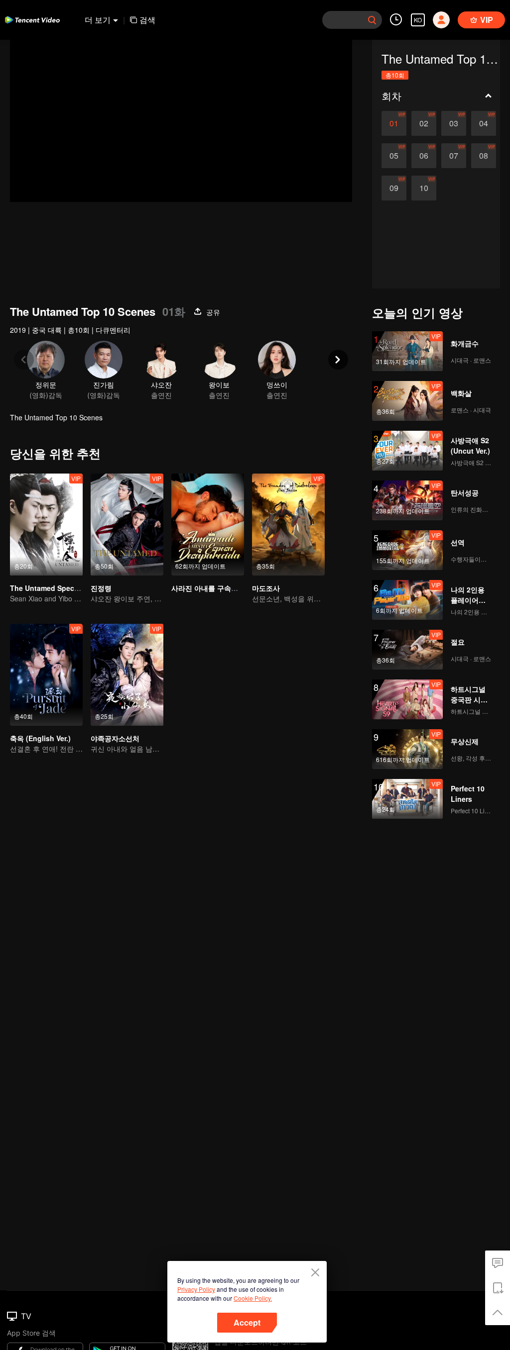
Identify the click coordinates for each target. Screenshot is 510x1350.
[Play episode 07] (453, 155)
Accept (247, 1322)
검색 (147, 19)
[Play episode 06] (423, 155)
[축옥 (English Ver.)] (46, 675)
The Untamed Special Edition (59, 588)
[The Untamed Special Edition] (46, 525)
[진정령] (127, 525)
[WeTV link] (32, 20)
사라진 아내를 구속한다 (208, 588)
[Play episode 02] (423, 123)
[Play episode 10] (423, 188)
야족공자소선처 (115, 738)
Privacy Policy (196, 1289)
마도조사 (266, 588)
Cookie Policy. (253, 1298)
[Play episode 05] (394, 155)
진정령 (101, 588)
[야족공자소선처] (127, 675)
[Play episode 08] (483, 155)
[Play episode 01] (394, 123)
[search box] (372, 20)
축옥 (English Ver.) (40, 738)
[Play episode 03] (453, 123)
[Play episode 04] (483, 123)
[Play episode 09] (394, 188)
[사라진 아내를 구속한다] (207, 525)
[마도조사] (288, 525)
